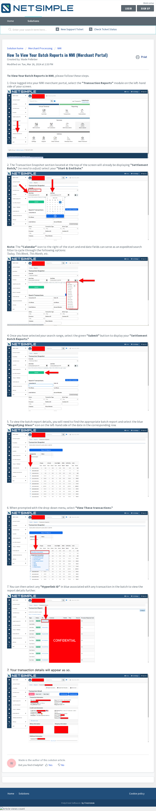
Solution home (15, 48)
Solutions (33, 21)
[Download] (71, 415)
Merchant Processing (40, 48)
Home (10, 21)
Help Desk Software (71, 802)
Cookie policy (137, 793)
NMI (59, 48)
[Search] (9, 30)
